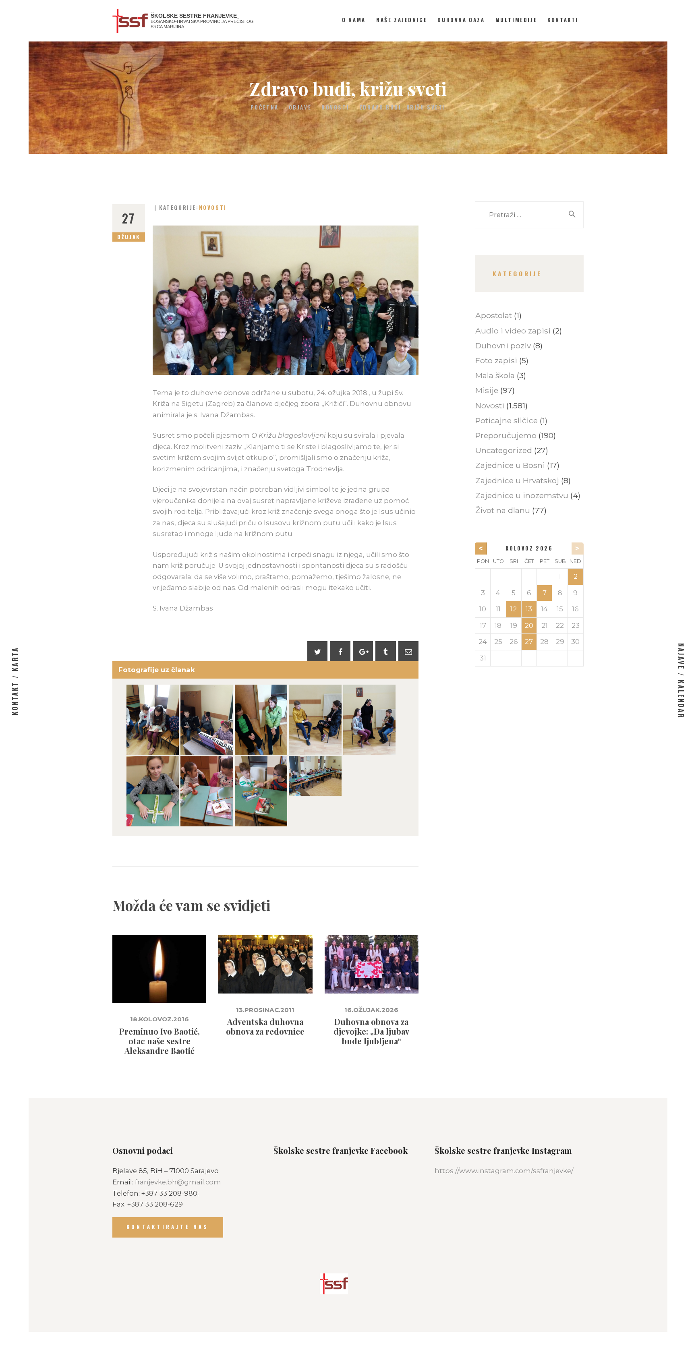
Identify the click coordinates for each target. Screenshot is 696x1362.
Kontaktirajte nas (167, 1227)
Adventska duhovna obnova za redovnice (265, 1026)
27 (529, 642)
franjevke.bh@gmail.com (178, 1182)
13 (529, 609)
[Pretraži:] (529, 215)
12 (513, 609)
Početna (265, 107)
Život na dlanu (502, 510)
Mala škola (495, 375)
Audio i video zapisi (513, 330)
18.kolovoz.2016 (159, 1019)
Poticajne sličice (506, 420)
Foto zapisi (496, 360)
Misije (486, 390)
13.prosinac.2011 (265, 1010)
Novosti (335, 107)
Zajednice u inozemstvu (521, 495)
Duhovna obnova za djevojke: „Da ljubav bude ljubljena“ (371, 1031)
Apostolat (493, 315)
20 (529, 625)
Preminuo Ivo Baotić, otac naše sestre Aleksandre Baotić (159, 1041)
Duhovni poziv (503, 345)
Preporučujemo (505, 435)
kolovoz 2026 (529, 548)
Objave (300, 107)
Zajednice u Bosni (510, 465)
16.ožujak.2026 (371, 1010)
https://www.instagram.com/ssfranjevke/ (504, 1171)
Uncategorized (503, 450)
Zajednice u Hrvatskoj (517, 480)
